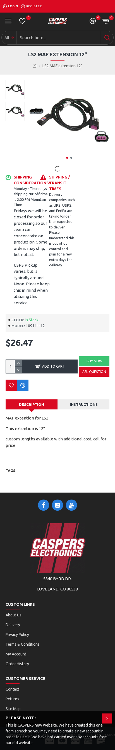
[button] (67, 158)
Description (31, 404)
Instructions (84, 404)
